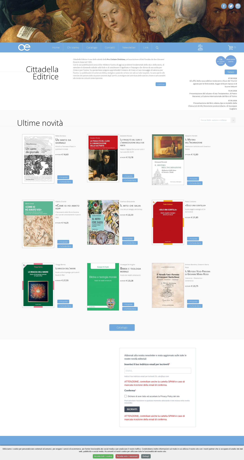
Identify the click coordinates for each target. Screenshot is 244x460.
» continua (161, 84)
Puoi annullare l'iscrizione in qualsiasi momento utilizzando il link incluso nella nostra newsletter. (156, 402)
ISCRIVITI (132, 409)
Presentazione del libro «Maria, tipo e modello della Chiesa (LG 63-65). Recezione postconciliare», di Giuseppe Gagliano (212, 106)
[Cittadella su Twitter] (231, 6)
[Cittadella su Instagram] (238, 6)
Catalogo (92, 47)
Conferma (129, 390)
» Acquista (63, 177)
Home (56, 47)
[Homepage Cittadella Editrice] (24, 47)
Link (145, 47)
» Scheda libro (65, 181)
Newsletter (129, 47)
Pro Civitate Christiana (116, 59)
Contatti (110, 47)
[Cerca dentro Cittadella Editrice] (157, 47)
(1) (234, 47)
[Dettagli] (50, 179)
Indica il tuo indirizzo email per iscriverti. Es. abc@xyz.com (146, 376)
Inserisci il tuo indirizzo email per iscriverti (146, 364)
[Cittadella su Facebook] (224, 6)
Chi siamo (73, 47)
